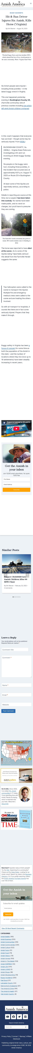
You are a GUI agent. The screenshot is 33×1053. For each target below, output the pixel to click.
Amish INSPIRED (6, 964)
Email (5, 695)
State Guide (15, 872)
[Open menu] (30, 3)
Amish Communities (7, 942)
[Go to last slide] (5, 575)
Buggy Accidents (16, 13)
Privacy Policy (6, 1036)
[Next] (27, 575)
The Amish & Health (7, 991)
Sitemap (22, 1036)
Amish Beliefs (5, 937)
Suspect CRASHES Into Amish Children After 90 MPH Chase (15, 579)
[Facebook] (13, 1016)
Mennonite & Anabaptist (9, 986)
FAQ (8, 870)
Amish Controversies (8, 945)
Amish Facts (5, 950)
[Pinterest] (25, 1016)
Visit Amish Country (7, 994)
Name (5, 685)
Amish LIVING (5, 969)
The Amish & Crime (7, 988)
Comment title (8, 650)
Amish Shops (5, 972)
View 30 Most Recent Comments (13, 928)
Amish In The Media (7, 961)
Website (5, 705)
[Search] (26, 1027)
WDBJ (22, 142)
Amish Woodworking (8, 975)
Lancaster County (7, 983)
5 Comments (8, 588)
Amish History (5, 956)
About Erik (5, 804)
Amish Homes (5, 958)
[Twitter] (19, 1016)
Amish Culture (5, 947)
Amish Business (6, 939)
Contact (15, 1036)
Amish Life (4, 967)
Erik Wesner (11, 28)
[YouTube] (7, 1016)
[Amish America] (13, 4)
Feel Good (4, 980)
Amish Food (5, 953)
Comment (7, 658)
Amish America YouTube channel (15, 878)
